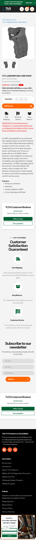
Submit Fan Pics (8, 477)
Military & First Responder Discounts (16, 473)
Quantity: (8, 99)
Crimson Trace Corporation (11, 81)
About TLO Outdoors (10, 470)
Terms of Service (8, 512)
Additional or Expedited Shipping (13, 91)
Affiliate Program (8, 484)
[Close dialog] (34, 516)
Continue (9, 535)
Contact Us (6, 467)
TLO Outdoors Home (9, 20)
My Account (6, 463)
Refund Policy (7, 505)
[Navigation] (32, 9)
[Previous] (4, 3)
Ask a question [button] (18, 223)
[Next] (32, 3)
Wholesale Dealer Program (12, 480)
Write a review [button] (18, 219)
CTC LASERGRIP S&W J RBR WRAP (14, 22)
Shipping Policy (8, 501)
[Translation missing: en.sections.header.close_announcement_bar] (35, 3)
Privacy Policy (7, 508)
